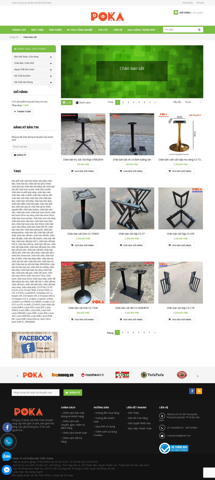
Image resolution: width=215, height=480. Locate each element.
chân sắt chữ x (36, 281)
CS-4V (15, 290)
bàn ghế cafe (18, 181)
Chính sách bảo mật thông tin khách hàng (72, 414)
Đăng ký (200, 2)
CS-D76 (20, 293)
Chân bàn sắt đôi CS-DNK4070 (132, 307)
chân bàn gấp (32, 204)
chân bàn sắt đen (25, 235)
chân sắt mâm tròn (33, 284)
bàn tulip (43, 181)
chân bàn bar (18, 186)
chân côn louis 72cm (36, 276)
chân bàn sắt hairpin (33, 238)
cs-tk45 (49, 299)
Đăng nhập (188, 2)
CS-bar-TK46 (43, 290)
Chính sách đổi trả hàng (71, 439)
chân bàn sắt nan (42, 244)
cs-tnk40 (15, 302)
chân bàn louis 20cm (40, 212)
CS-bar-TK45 (30, 290)
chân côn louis (40, 273)
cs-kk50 (32, 299)
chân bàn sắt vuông (31, 253)
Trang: (111, 102)
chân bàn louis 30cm (44, 215)
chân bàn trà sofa (20, 261)
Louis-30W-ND (18, 313)
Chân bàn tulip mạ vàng (31, 270)
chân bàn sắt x (47, 253)
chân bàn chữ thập (24, 201)
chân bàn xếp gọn (24, 273)
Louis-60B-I (21, 319)
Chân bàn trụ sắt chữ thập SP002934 (83, 159)
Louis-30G (35, 310)
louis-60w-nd (33, 319)
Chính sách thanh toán (75, 432)
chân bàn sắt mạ (25, 244)
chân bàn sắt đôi (41, 235)
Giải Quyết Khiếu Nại (139, 423)
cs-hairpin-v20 (42, 293)
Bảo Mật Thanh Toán (140, 428)
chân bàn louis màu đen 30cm (30, 224)
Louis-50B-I (36, 316)
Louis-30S (46, 310)
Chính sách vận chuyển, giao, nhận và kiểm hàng (73, 424)
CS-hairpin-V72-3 (20, 299)
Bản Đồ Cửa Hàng (138, 418)
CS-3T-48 (41, 287)
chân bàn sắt (30, 232)
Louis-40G (43, 313)
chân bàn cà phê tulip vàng (24, 192)
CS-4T (49, 287)
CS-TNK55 (36, 302)
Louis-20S (39, 307)
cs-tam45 (41, 299)
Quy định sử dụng (105, 426)
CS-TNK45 (25, 302)
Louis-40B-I (31, 313)
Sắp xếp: (177, 102)
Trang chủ (13, 37)
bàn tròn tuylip (31, 181)
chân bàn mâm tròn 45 (37, 227)
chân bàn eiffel (18, 204)
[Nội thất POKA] (107, 16)
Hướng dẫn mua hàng (107, 412)
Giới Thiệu (133, 412)
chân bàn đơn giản (43, 201)
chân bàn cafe (43, 192)
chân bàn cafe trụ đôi (42, 195)
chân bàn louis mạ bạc (22, 218)
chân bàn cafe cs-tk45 (22, 195)
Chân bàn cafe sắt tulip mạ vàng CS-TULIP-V (182, 159)
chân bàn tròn (35, 261)
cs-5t (21, 290)
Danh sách (85, 102)
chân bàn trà (47, 258)
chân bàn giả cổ (23, 207)
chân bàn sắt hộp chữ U (27, 241)
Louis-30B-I (24, 310)
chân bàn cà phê (43, 189)
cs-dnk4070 (30, 293)
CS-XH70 (36, 304)
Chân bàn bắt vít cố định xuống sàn (132, 159)
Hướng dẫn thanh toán (104, 419)
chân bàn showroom (21, 255)
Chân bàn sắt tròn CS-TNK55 (83, 233)
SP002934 (30, 322)
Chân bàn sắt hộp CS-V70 (180, 233)
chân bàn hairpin (31, 209)
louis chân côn (48, 304)
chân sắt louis (18, 284)
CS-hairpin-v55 (30, 296)
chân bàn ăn (22, 184)
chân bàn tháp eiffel (32, 258)
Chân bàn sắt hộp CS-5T (132, 233)
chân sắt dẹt (49, 281)
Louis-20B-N (17, 307)
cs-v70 (20, 304)
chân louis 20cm (24, 279)
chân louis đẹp (40, 279)
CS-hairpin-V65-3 (46, 296)
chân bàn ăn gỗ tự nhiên (40, 184)
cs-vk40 (27, 304)
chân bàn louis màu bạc (23, 221)
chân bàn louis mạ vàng (44, 218)
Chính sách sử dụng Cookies (105, 433)
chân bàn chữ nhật (20, 198)
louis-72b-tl (45, 319)
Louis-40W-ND (23, 316)
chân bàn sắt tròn (35, 250)
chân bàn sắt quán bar (40, 247)
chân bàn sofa (37, 255)
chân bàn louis (23, 212)
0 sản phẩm (20, 102)
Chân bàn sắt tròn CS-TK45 (83, 307)
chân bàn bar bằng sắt (35, 186)
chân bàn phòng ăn (34, 230)
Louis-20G (29, 307)
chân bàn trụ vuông (40, 267)
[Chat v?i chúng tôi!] (7, 470)
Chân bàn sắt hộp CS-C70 (180, 307)
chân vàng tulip (29, 287)
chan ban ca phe (26, 189)
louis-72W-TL (18, 322)
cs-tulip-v (46, 302)
